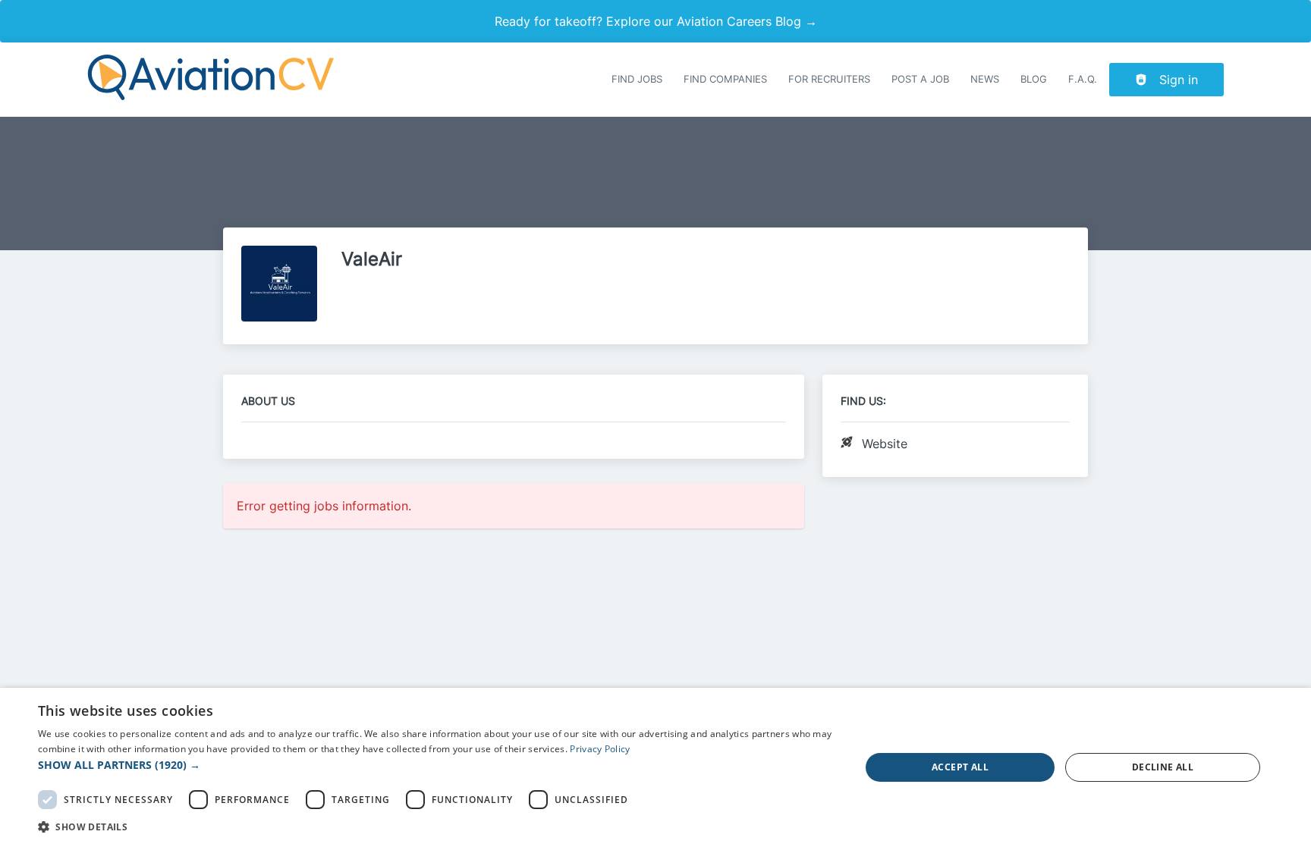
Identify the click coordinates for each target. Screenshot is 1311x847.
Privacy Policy (600, 748)
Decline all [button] (1162, 767)
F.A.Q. (1082, 79)
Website (884, 443)
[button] (437, 765)
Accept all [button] (960, 767)
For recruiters (829, 79)
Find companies (725, 79)
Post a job (920, 79)
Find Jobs (636, 79)
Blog (1033, 79)
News (984, 79)
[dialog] (655, 767)
